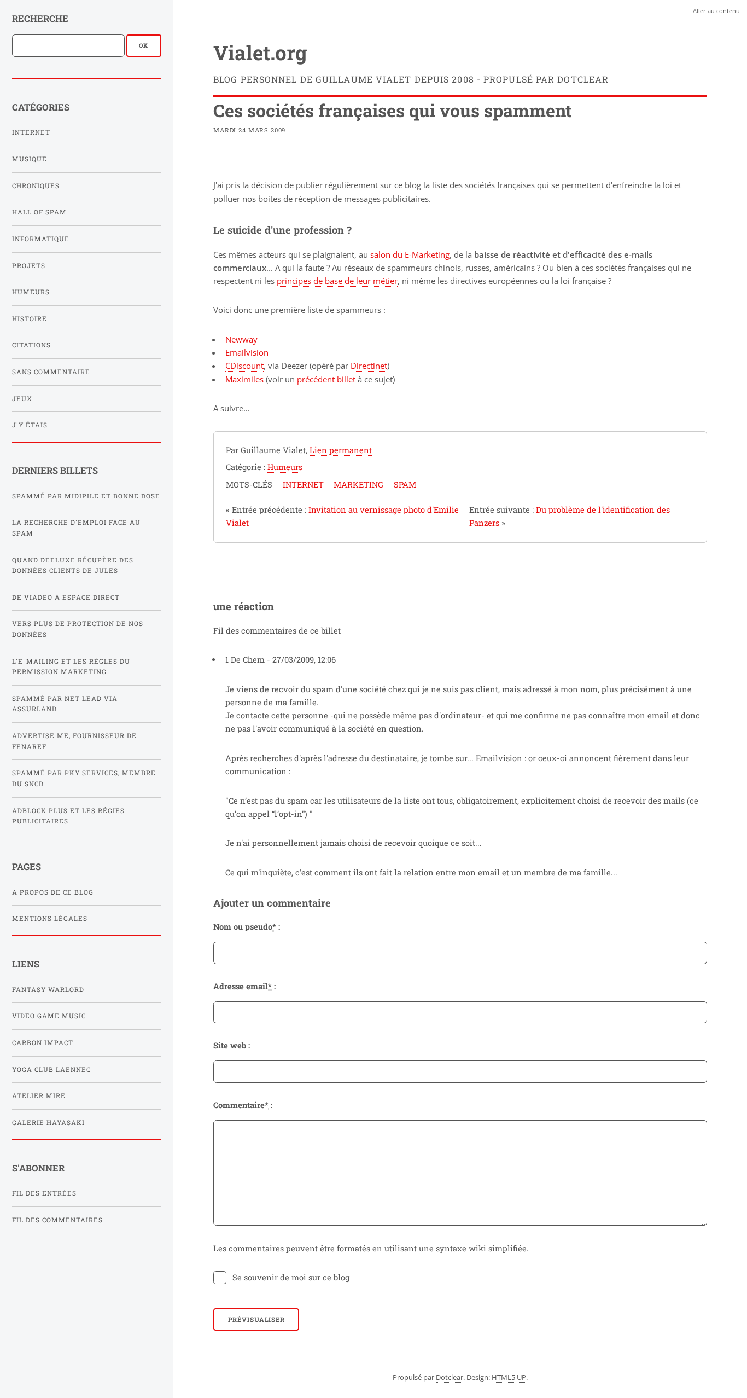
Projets (28, 266)
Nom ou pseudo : (246, 926)
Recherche (40, 18)
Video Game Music (49, 1016)
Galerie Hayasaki (48, 1122)
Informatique (40, 239)
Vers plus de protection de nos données (77, 629)
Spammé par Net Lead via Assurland (65, 703)
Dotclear (449, 1377)
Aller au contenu (716, 11)
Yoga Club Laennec (51, 1069)
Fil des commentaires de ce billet (277, 630)
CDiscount (244, 365)
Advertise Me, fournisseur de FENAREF (74, 741)
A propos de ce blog (53, 892)
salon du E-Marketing (410, 254)
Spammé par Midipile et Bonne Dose (86, 496)
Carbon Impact (42, 1043)
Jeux (22, 399)
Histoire (29, 319)
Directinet (369, 365)
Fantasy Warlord (48, 989)
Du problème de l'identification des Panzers (569, 516)
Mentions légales (49, 918)
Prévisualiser (256, 1319)
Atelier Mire (39, 1096)
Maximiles (244, 379)
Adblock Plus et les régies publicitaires (68, 816)
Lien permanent (341, 450)
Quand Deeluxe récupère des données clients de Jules (72, 565)
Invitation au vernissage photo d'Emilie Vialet (342, 516)
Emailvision (247, 352)
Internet (31, 132)
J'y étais (30, 425)
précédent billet (326, 379)
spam (405, 484)
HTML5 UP (509, 1377)
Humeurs (31, 292)
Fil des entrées (44, 1193)
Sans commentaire (51, 372)
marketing (358, 484)
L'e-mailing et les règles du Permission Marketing (71, 666)
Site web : (231, 1045)
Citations (31, 345)
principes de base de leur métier (337, 280)
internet (303, 484)
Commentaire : (242, 1105)
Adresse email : (244, 986)
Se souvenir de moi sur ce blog (290, 1277)
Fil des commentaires (57, 1220)
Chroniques (36, 186)
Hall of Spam (39, 212)
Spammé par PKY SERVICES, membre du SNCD (84, 778)
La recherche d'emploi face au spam (76, 527)
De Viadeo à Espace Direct (66, 597)
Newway (241, 339)
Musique (29, 159)
